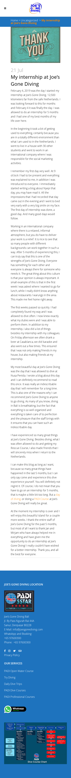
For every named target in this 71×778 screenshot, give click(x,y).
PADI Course (41, 499)
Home (14, 20)
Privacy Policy (12, 655)
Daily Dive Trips (13, 684)
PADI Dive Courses (15, 690)
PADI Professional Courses (19, 697)
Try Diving (9, 677)
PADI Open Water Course (19, 671)
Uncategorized (29, 20)
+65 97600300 (12, 638)
